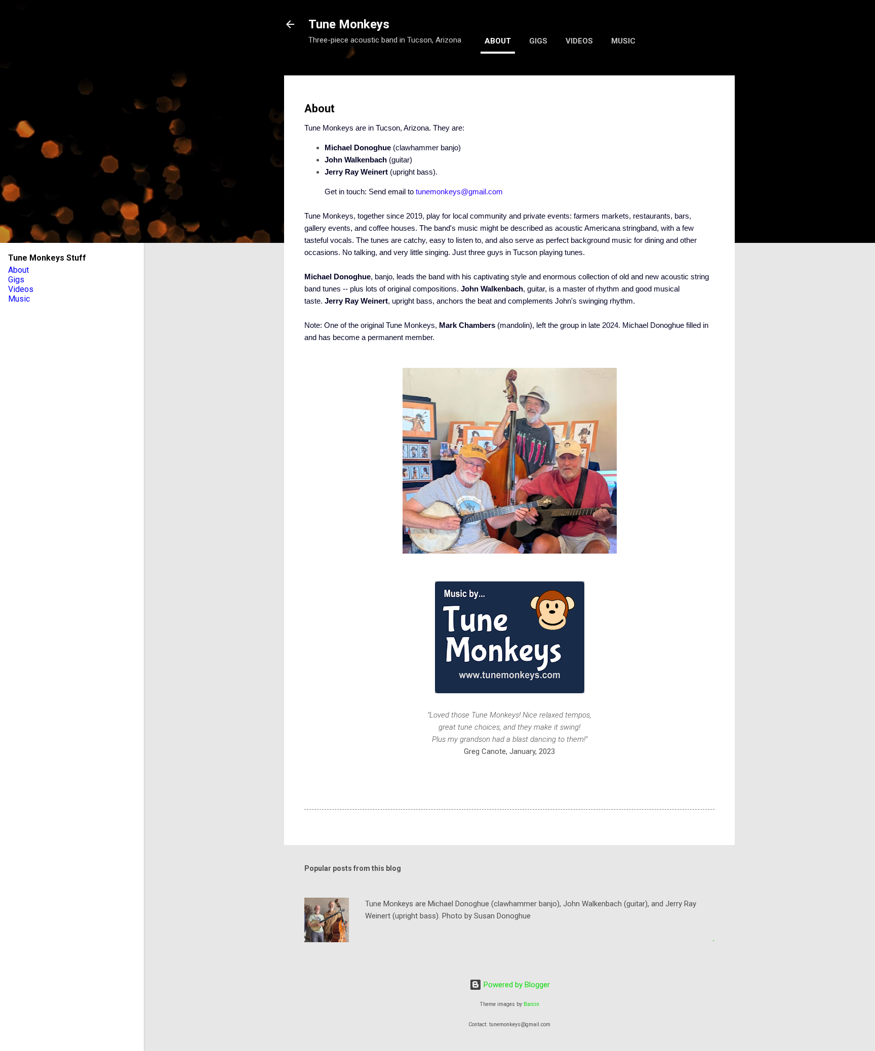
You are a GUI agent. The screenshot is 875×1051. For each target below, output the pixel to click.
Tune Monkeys (348, 24)
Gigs (538, 41)
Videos (579, 41)
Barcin (531, 1004)
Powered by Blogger (516, 984)
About (498, 41)
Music (623, 41)
